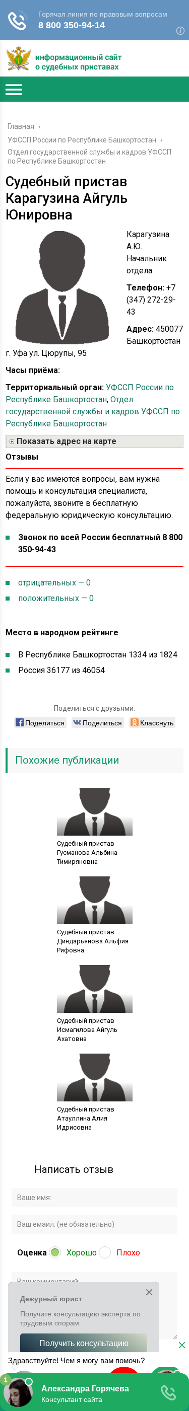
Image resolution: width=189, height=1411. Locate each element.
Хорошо (82, 1252)
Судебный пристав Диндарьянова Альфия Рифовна (93, 941)
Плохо (128, 1252)
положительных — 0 (56, 598)
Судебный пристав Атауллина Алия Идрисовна (85, 1118)
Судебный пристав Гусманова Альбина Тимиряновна (87, 852)
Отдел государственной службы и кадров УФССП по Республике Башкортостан (93, 411)
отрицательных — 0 (54, 582)
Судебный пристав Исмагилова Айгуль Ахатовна (87, 1030)
